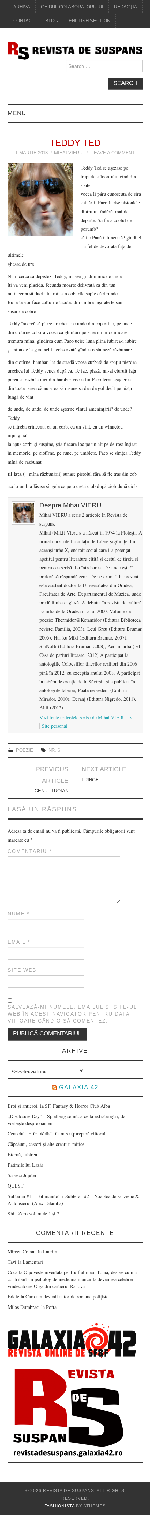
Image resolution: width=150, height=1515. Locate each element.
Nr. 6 (54, 750)
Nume (18, 914)
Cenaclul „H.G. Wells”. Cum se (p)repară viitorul (56, 1133)
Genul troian (51, 791)
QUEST (16, 1185)
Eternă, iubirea (22, 1154)
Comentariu (30, 851)
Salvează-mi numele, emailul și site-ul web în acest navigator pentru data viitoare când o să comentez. (72, 1014)
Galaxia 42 (78, 1087)
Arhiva (21, 7)
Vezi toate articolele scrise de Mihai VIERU (85, 717)
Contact (24, 20)
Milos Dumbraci (24, 1307)
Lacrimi (51, 1251)
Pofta (51, 1307)
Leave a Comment (113, 152)
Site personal (54, 726)
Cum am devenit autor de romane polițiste (66, 1296)
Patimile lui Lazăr (25, 1165)
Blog (51, 20)
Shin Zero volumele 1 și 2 (33, 1213)
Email (19, 942)
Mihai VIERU (68, 152)
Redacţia (125, 7)
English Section (89, 20)
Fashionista (59, 1506)
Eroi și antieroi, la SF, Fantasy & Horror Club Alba (59, 1105)
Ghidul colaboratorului (72, 7)
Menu (17, 113)
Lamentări (33, 1262)
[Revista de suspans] (75, 50)
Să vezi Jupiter (22, 1175)
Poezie (24, 750)
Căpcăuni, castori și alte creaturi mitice (46, 1144)
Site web (22, 970)
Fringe (90, 779)
